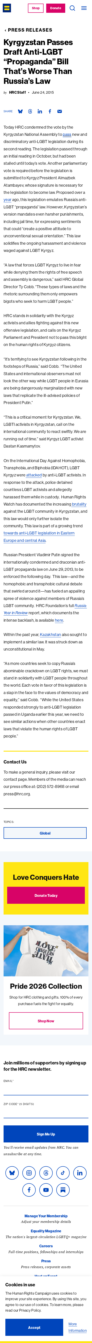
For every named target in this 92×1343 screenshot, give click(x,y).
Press (46, 1261)
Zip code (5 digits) (27, 1104)
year (7, 199)
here (59, 620)
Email (17, 1081)
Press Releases (30, 30)
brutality (78, 504)
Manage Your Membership (46, 1216)
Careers (46, 1246)
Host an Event (46, 1276)
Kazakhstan (50, 634)
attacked (34, 475)
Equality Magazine (46, 1231)
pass (67, 134)
